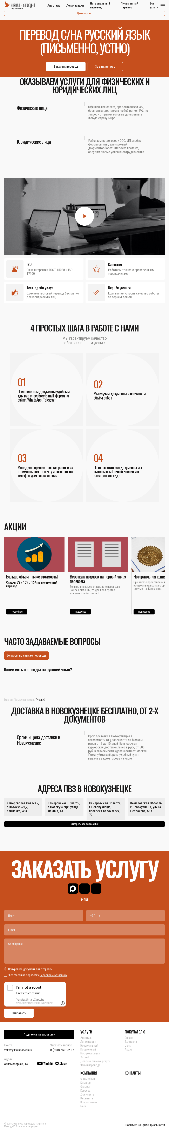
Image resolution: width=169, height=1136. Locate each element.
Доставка (131, 1041)
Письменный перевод (129, 5)
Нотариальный (89, 1045)
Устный (84, 1057)
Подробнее (16, 611)
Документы (87, 1094)
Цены (128, 1045)
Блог (83, 1106)
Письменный (88, 1049)
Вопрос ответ (88, 1102)
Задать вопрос (105, 66)
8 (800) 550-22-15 (62, 1050)
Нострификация (90, 1053)
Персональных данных (53, 975)
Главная (8, 699)
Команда (85, 1082)
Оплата (129, 1037)
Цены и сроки (84, 13)
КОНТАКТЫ (133, 1073)
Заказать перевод (66, 66)
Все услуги (154, 5)
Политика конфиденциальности (145, 1125)
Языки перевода (24, 699)
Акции (129, 1049)
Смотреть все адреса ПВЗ (85, 824)
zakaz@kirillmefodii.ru (18, 1050)
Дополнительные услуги (95, 1061)
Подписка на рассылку (39, 1034)
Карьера (85, 1090)
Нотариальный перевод (100, 5)
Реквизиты (87, 1098)
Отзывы (85, 1086)
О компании (87, 1079)
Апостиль (53, 5)
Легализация (75, 5)
